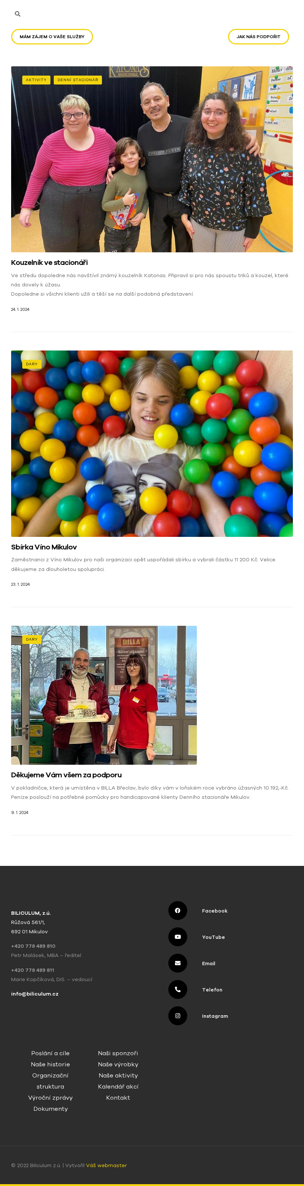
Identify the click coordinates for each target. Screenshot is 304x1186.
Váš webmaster (107, 1165)
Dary (32, 364)
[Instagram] (177, 1015)
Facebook (215, 911)
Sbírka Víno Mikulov (44, 546)
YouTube (213, 937)
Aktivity (36, 80)
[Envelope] (177, 963)
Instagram (215, 1016)
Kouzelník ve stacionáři (49, 262)
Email (208, 963)
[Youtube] (177, 936)
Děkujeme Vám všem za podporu (66, 774)
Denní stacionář (77, 80)
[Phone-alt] (177, 989)
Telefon (212, 990)
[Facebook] (177, 910)
